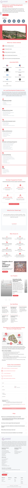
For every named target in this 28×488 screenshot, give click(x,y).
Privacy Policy (23, 404)
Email (3, 386)
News (15, 481)
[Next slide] (15, 228)
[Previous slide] (11, 228)
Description (4, 396)
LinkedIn (22, 481)
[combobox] (15, 387)
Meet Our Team (3, 481)
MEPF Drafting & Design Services (18, 451)
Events (15, 480)
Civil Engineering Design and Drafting (6, 452)
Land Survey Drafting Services (5, 450)
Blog (14, 479)
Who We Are (3, 479)
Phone (15, 386)
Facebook (22, 479)
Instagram (22, 483)
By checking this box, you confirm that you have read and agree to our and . (14, 405)
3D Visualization (16, 453)
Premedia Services (4, 455)
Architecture (15, 450)
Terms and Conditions (7, 405)
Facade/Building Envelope (17, 452)
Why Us (2, 480)
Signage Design (3, 454)
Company (3, 389)
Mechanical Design (4, 453)
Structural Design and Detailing (5, 451)
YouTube (22, 482)
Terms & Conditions (16, 485)
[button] (14, 408)
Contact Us (9, 479)
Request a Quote (5, 271)
